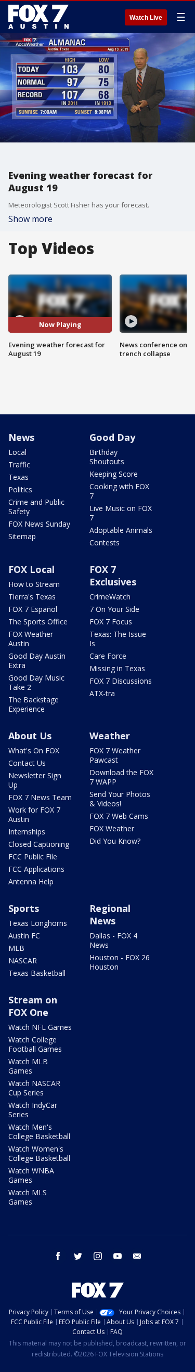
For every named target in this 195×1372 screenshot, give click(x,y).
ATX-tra (102, 693)
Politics (20, 489)
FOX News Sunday (39, 524)
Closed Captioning (38, 844)
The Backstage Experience (33, 704)
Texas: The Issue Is (117, 638)
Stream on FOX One (32, 1006)
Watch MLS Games (27, 1197)
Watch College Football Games (35, 1044)
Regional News (110, 914)
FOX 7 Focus (110, 621)
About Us (29, 735)
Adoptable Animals (120, 530)
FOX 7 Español (32, 609)
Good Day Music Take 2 (36, 682)
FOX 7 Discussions (120, 681)
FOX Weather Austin (30, 638)
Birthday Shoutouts (106, 456)
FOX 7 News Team (40, 797)
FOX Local (31, 569)
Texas (18, 477)
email (137, 1256)
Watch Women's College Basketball (39, 1153)
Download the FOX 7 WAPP (121, 777)
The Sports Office (38, 621)
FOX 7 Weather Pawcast (114, 755)
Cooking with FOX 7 (119, 491)
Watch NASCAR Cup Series (34, 1087)
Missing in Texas (117, 668)
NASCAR (22, 960)
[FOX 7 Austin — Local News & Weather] (38, 16)
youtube (117, 1256)
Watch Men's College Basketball (39, 1131)
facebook (58, 1256)
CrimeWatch (110, 597)
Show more (30, 219)
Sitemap (22, 536)
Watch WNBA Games (31, 1175)
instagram (97, 1256)
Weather (109, 735)
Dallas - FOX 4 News (113, 940)
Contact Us (27, 763)
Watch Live (145, 17)
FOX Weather (111, 828)
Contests (104, 542)
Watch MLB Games (28, 1066)
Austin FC (24, 935)
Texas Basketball (37, 973)
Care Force (107, 656)
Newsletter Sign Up (34, 780)
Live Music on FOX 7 (120, 512)
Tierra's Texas (32, 597)
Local (17, 452)
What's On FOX (33, 750)
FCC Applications (36, 869)
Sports (23, 908)
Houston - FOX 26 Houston (119, 962)
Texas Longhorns (37, 923)
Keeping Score (113, 474)
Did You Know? (114, 841)
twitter (78, 1256)
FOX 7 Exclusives (112, 575)
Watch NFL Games (40, 1027)
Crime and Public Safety (36, 506)
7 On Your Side (114, 609)
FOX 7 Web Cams (118, 816)
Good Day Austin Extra (37, 660)
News (21, 437)
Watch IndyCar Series (32, 1109)
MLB (16, 948)
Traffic (19, 464)
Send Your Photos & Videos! (119, 798)
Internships (26, 832)
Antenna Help (31, 881)
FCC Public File (32, 856)
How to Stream (34, 584)
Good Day (112, 437)
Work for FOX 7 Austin (34, 814)
